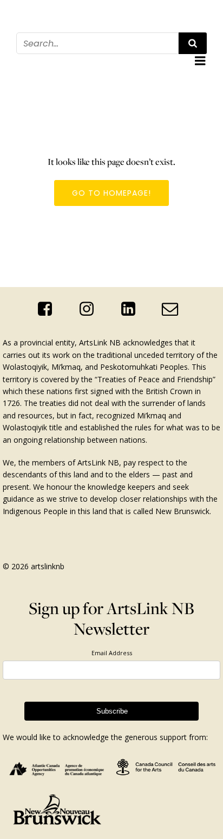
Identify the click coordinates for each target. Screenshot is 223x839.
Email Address (111, 653)
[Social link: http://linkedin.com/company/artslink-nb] (132, 309)
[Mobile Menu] (200, 61)
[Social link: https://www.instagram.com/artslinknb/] (91, 309)
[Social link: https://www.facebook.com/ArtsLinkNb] (49, 309)
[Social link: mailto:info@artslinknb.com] (174, 309)
